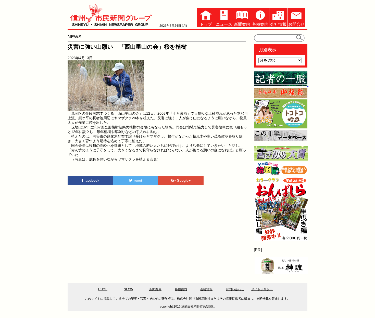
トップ (206, 24)
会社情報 (278, 24)
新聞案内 (242, 24)
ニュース (224, 24)
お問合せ (296, 24)
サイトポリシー (262, 289)
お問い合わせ (235, 289)
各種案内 (260, 24)
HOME (102, 289)
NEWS (128, 289)
